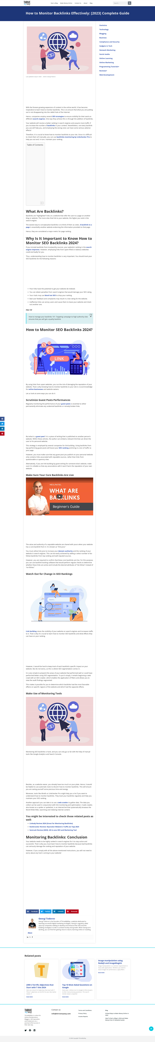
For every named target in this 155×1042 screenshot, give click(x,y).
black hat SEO (50, 295)
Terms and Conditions (85, 1010)
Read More (29, 997)
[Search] (129, 3)
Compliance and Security (109, 42)
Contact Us (78, 3)
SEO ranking (64, 448)
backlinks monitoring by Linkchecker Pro (73, 137)
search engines (39, 119)
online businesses (36, 389)
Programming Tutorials (108, 67)
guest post (40, 436)
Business (103, 38)
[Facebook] (32, 937)
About (85, 3)
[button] (2, 419)
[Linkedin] (27, 937)
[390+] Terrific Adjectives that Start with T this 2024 (40, 986)
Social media (104, 54)
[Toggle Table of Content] (41, 203)
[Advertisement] (59, 92)
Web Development (106, 75)
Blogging (102, 33)
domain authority (65, 551)
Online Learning (105, 58)
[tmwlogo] (27, 3)
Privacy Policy (82, 1013)
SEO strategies (58, 116)
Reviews (102, 71)
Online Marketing (106, 62)
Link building (31, 631)
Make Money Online (66, 3)
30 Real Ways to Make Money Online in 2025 (117, 1014)
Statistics (103, 25)
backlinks (51, 125)
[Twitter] (30, 937)
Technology (104, 29)
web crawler (63, 802)
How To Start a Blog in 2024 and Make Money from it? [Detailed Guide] (116, 1019)
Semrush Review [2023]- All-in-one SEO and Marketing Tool (53, 830)
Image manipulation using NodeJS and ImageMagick (110, 961)
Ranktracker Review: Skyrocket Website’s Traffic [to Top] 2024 (54, 827)
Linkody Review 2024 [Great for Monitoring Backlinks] (51, 823)
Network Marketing (107, 50)
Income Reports (83, 1016)
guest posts (65, 404)
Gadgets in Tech (105, 46)
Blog (91, 3)
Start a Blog (54, 3)
